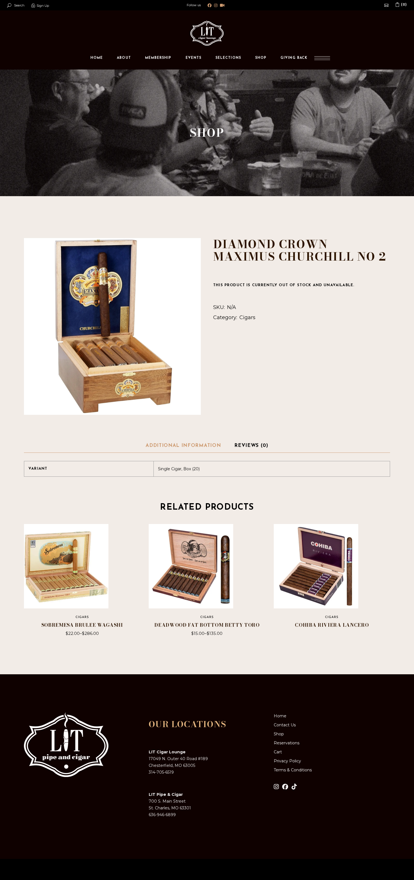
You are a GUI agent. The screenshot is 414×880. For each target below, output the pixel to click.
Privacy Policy (287, 760)
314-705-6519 (161, 772)
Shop (279, 733)
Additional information (183, 445)
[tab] (183, 446)
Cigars (247, 317)
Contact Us (285, 724)
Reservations (286, 742)
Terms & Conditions (293, 769)
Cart (278, 751)
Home (280, 715)
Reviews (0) (251, 445)
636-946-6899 (162, 814)
